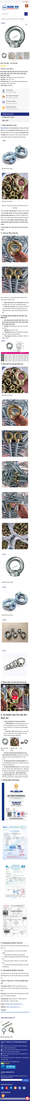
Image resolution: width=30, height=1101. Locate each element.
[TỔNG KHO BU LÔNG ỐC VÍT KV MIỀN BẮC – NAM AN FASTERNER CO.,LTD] (10, 7)
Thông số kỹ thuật (8, 117)
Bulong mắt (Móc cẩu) (7, 1037)
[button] (26, 24)
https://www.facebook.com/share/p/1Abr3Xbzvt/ (15, 1012)
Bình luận (5, 120)
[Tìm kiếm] (26, 14)
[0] (3, 1096)
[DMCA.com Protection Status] (5, 1063)
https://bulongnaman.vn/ (13, 1007)
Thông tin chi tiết (8, 114)
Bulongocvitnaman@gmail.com (14, 1004)
